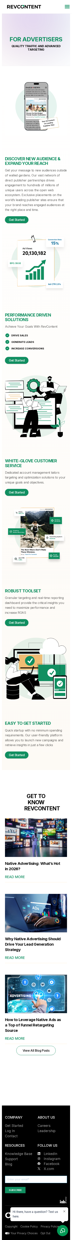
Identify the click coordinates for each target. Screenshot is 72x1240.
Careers (44, 1126)
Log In (10, 1131)
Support (11, 1159)
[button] (67, 7)
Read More (15, 876)
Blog (8, 1164)
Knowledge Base (18, 1154)
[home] (23, 7)
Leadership (46, 1131)
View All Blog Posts (36, 1050)
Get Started (17, 220)
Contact (11, 1136)
